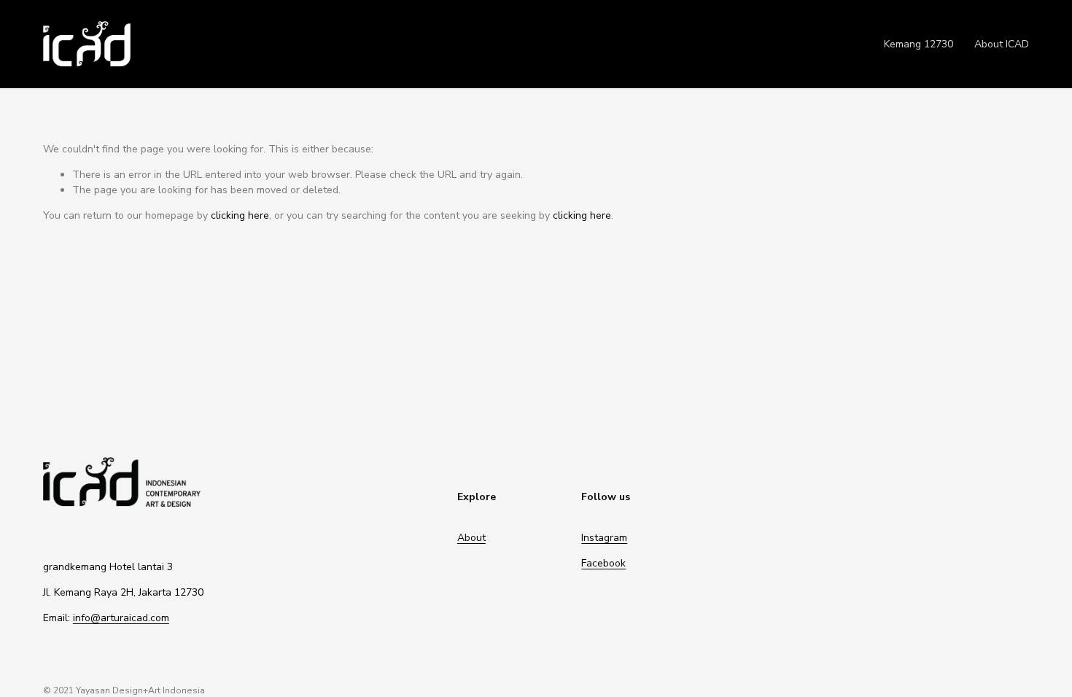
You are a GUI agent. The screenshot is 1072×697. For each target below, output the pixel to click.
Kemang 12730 (918, 44)
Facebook (603, 563)
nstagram (605, 538)
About (471, 538)
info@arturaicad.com (121, 618)
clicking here (240, 215)
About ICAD (1001, 44)
